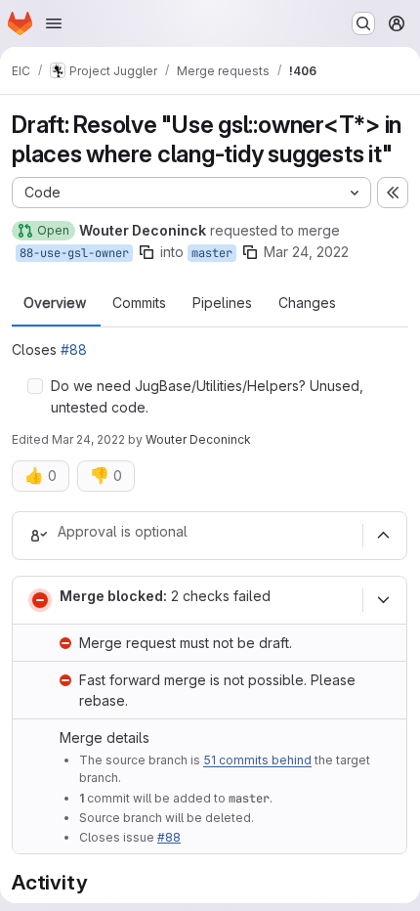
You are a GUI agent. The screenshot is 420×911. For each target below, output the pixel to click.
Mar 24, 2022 (306, 251)
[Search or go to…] (363, 23)
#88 (74, 349)
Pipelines (222, 303)
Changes (307, 303)
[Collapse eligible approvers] (383, 535)
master (211, 253)
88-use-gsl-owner (74, 253)
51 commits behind (257, 760)
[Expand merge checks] (383, 600)
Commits (139, 303)
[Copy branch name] (146, 252)
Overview (54, 303)
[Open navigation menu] (53, 23)
